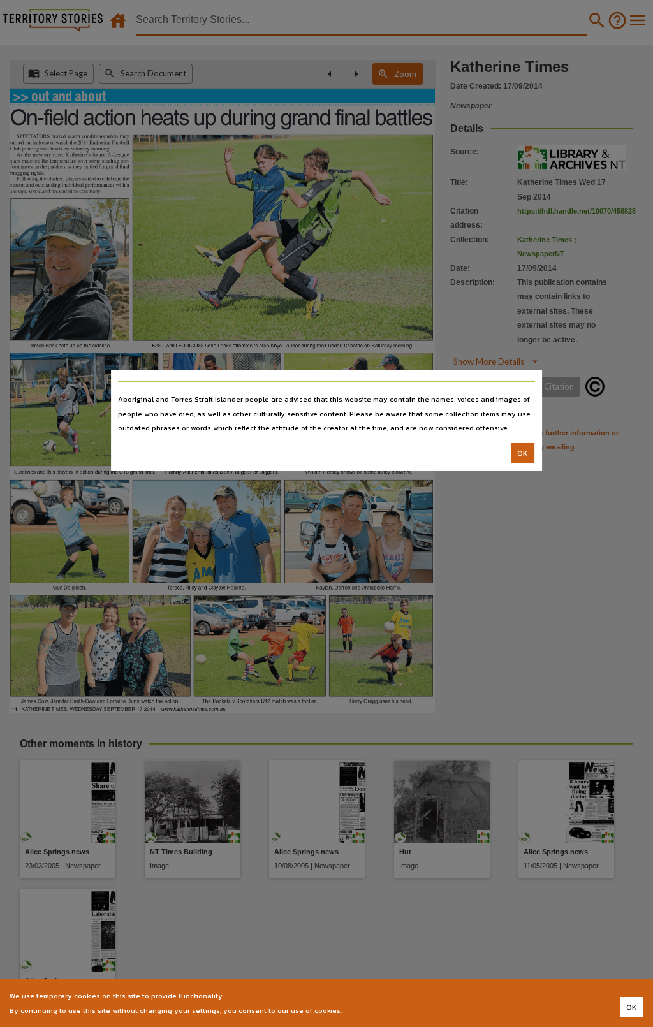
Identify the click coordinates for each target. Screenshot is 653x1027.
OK (522, 453)
